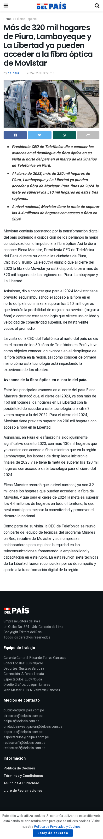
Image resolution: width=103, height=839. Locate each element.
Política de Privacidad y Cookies (57, 826)
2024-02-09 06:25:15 (40, 73)
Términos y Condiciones (23, 775)
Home (7, 19)
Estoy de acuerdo (53, 833)
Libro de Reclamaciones (23, 790)
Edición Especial (26, 19)
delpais (13, 73)
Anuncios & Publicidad (21, 783)
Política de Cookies (19, 768)
